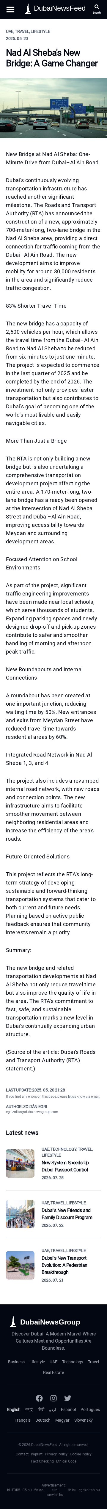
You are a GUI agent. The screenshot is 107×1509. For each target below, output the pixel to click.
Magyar (62, 1420)
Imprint (37, 1454)
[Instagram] (53, 1398)
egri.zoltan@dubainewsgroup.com (32, 1112)
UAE (53, 1361)
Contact (22, 1454)
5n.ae (38, 1490)
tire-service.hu (55, 1492)
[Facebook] (39, 1398)
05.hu (27, 1490)
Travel (93, 1361)
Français (23, 1420)
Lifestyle (37, 1361)
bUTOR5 (13, 1490)
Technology (72, 1361)
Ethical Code (66, 1461)
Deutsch (43, 1420)
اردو (52, 1409)
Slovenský (83, 1420)
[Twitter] (67, 1398)
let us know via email (84, 1096)
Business (16, 1361)
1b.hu (71, 1490)
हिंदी (41, 1409)
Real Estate (53, 1372)
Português (90, 1409)
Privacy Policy (56, 1454)
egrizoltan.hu (89, 1490)
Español (68, 1409)
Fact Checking (42, 1461)
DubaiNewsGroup (50, 1322)
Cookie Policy (81, 1454)
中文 (29, 1409)
